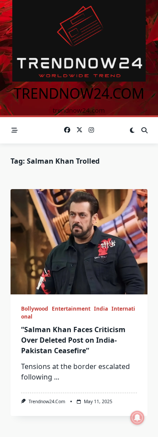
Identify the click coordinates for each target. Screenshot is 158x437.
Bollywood (34, 308)
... (56, 377)
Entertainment (71, 308)
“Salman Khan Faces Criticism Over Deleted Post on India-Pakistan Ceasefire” (73, 340)
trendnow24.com (79, 93)
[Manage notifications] (137, 418)
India (101, 308)
